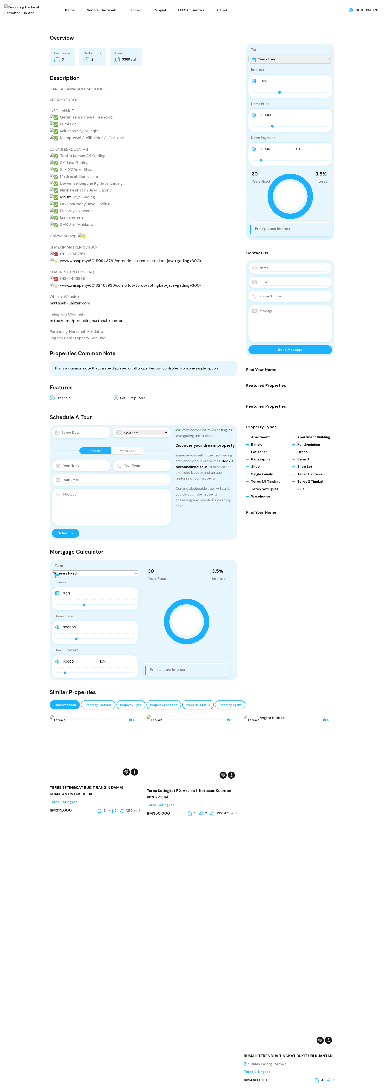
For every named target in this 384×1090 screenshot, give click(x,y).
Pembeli (135, 10)
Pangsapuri (260, 459)
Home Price (64, 616)
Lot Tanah (259, 452)
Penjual (160, 10)
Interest (61, 582)
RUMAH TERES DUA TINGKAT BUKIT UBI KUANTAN (288, 1055)
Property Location (163, 705)
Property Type (131, 705)
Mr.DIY (65, 197)
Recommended (65, 705)
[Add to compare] (134, 772)
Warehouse (260, 496)
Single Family (262, 474)
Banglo (256, 444)
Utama (69, 10)
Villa (300, 489)
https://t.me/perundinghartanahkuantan (86, 320)
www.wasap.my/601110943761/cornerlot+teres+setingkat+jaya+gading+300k (130, 260)
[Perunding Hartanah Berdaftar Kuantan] (28, 10)
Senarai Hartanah (101, 10)
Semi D (303, 459)
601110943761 (368, 10)
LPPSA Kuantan (191, 10)
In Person (95, 451)
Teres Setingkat (264, 489)
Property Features (98, 705)
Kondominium (308, 444)
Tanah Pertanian (311, 474)
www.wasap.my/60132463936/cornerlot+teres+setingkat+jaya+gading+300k (131, 285)
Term (59, 565)
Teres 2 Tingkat (310, 481)
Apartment (260, 437)
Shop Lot (304, 466)
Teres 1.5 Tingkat (265, 481)
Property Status (198, 705)
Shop (255, 466)
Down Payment (67, 650)
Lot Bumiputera (132, 398)
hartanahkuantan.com (70, 303)
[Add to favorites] (126, 772)
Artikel (221, 10)
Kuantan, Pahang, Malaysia (266, 1064)
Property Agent (230, 705)
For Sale (59, 720)
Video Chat (128, 451)
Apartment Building (313, 437)
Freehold (63, 398)
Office (302, 452)
